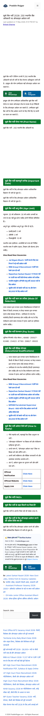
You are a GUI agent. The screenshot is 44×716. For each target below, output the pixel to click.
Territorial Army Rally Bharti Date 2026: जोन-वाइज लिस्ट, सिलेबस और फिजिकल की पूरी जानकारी (20, 641)
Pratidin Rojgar (16, 6)
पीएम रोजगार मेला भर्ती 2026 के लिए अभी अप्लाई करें (20, 705)
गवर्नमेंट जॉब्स (10, 582)
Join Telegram (31, 94)
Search (35, 615)
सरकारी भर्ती (34, 582)
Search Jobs (8, 610)
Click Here (27, 474)
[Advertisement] (22, 52)
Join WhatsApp (12, 94)
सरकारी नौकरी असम (22, 582)
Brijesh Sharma (9, 24)
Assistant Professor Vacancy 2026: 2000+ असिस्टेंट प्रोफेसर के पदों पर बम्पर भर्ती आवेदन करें (21, 588)
